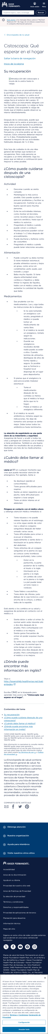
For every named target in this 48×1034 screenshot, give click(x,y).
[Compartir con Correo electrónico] (6, 806)
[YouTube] (19, 946)
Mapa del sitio (9, 929)
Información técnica (11, 923)
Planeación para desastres (14, 918)
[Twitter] (5, 946)
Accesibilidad (9, 869)
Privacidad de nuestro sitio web (16, 886)
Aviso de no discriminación (14, 875)
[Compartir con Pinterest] (27, 806)
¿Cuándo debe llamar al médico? (20, 723)
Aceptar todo (24, 1029)
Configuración (24, 1022)
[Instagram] (34, 946)
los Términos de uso (26, 752)
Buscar (41, 13)
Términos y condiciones (13, 902)
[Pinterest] (27, 946)
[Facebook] (12, 946)
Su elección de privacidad (14, 896)
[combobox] (18, 12)
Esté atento (11, 20)
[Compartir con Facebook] (13, 806)
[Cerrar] (45, 978)
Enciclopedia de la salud (16, 35)
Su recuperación (12, 714)
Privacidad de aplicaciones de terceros (19, 913)
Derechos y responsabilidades (16, 907)
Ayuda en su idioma (11, 880)
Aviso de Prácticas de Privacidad (17, 891)
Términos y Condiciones (19, 1015)
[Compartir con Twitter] (20, 806)
